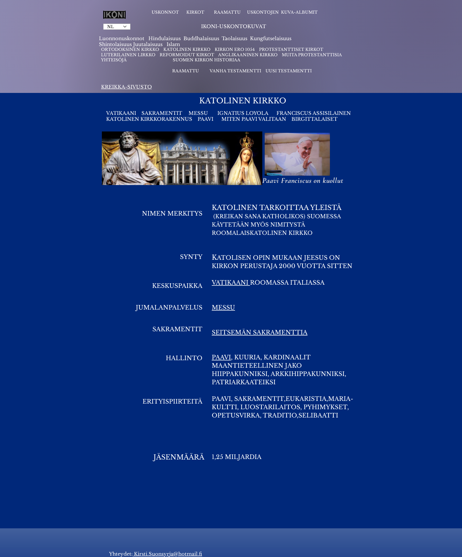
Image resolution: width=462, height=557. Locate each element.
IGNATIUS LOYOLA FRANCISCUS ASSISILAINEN (284, 113)
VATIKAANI (121, 113)
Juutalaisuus (148, 44)
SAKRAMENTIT (161, 113)
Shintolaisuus (116, 44)
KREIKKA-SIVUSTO (126, 87)
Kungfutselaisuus (270, 39)
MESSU (198, 113)
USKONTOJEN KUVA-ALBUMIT (282, 12)
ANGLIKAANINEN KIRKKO (248, 54)
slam (174, 44)
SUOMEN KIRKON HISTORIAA (206, 59)
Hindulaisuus (164, 39)
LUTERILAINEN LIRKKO (128, 54)
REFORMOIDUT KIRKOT (187, 54)
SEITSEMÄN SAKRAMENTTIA (259, 332)
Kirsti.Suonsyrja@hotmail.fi (167, 554)
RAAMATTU (227, 12)
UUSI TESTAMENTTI (288, 70)
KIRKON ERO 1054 (235, 49)
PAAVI (221, 357)
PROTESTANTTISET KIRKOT (291, 49)
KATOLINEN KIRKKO (187, 49)
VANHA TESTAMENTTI (236, 70)
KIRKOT (195, 12)
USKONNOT (165, 12)
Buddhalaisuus (201, 39)
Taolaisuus (234, 39)
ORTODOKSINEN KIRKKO (130, 49)
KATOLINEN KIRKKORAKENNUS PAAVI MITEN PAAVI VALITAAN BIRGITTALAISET (221, 119)
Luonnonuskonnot (122, 39)
